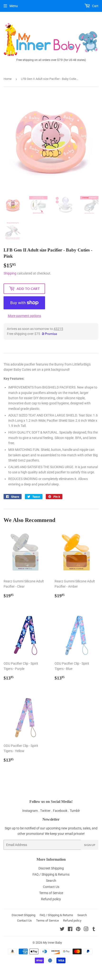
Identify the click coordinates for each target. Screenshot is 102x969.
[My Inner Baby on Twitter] (62, 930)
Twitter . (46, 811)
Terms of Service (51, 893)
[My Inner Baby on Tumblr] (94, 930)
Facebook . (61, 811)
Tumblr (75, 811)
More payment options (24, 316)
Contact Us (51, 887)
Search (51, 880)
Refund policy (51, 899)
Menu (13, 6)
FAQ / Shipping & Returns (51, 874)
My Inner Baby (52, 942)
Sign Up (89, 845)
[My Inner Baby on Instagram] (86, 930)
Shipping (10, 273)
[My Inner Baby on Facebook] (70, 930)
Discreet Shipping (51, 868)
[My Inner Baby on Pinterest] (78, 930)
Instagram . (31, 811)
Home (8, 79)
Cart (94, 6)
